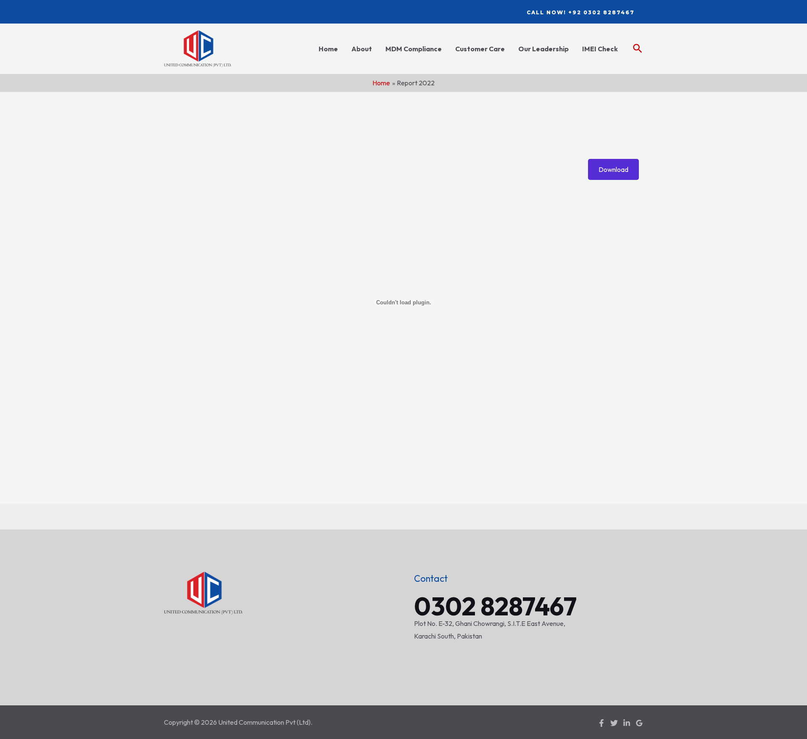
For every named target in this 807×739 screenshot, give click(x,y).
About (361, 49)
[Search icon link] (638, 49)
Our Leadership (543, 49)
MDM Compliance (413, 49)
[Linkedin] (626, 723)
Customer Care (480, 49)
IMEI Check (600, 49)
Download (613, 169)
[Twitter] (614, 723)
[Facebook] (601, 723)
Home (328, 49)
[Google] (639, 723)
